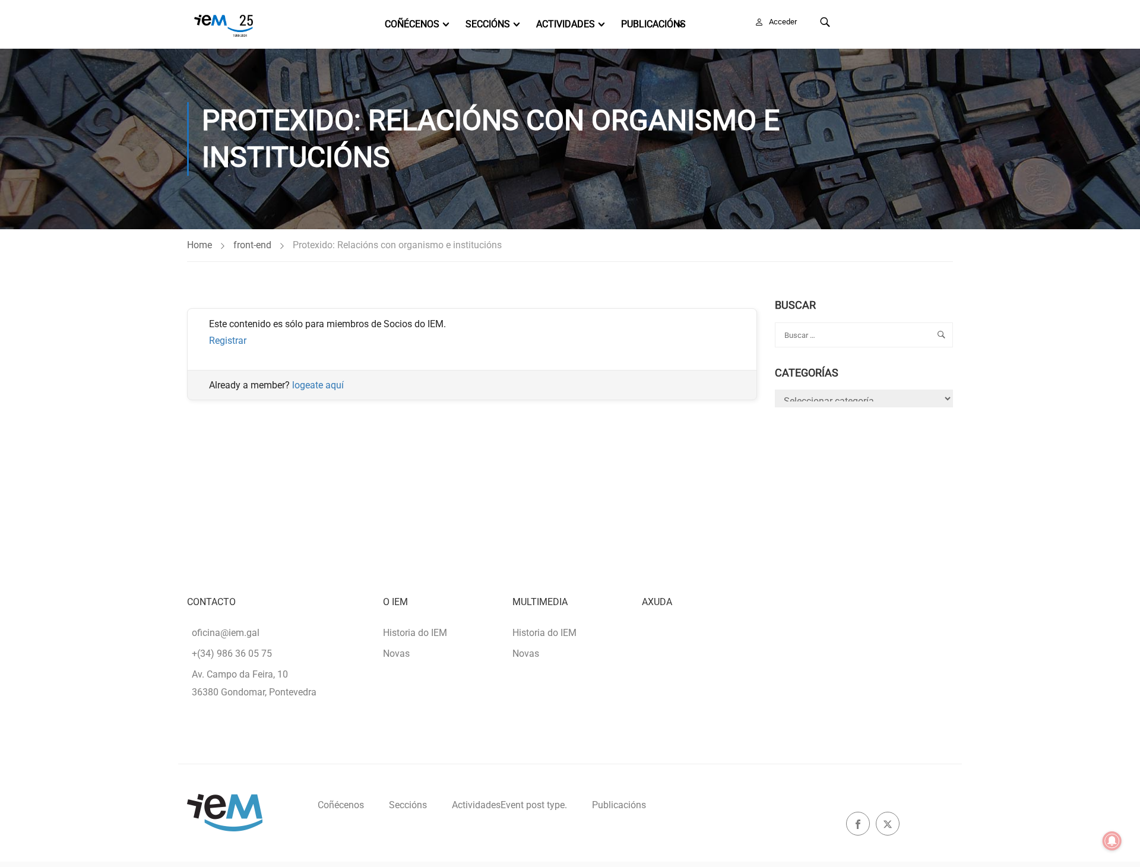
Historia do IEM (415, 632)
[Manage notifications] (1112, 840)
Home (199, 245)
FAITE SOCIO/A (901, 21)
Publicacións (653, 24)
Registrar (227, 340)
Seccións (488, 24)
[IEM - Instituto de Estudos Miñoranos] (223, 24)
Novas (396, 653)
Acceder (783, 21)
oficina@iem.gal (225, 632)
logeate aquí (318, 385)
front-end (252, 245)
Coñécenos (412, 24)
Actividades (565, 24)
